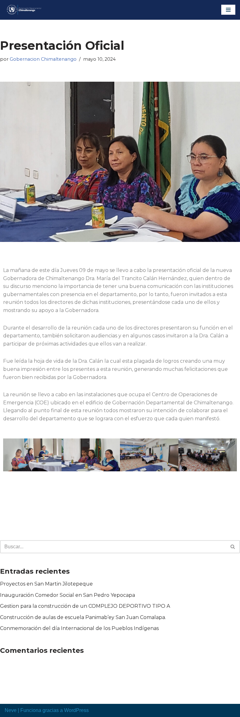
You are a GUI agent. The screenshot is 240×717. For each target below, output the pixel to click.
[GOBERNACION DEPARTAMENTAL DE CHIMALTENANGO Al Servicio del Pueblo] (23, 9)
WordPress (76, 710)
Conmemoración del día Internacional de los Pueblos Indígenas (79, 628)
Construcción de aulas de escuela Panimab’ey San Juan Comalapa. (83, 617)
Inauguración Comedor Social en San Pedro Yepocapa (67, 595)
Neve (11, 710)
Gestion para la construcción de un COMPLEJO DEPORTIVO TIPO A (85, 606)
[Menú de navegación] (228, 10)
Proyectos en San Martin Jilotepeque (46, 584)
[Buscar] (233, 546)
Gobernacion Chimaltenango (43, 59)
